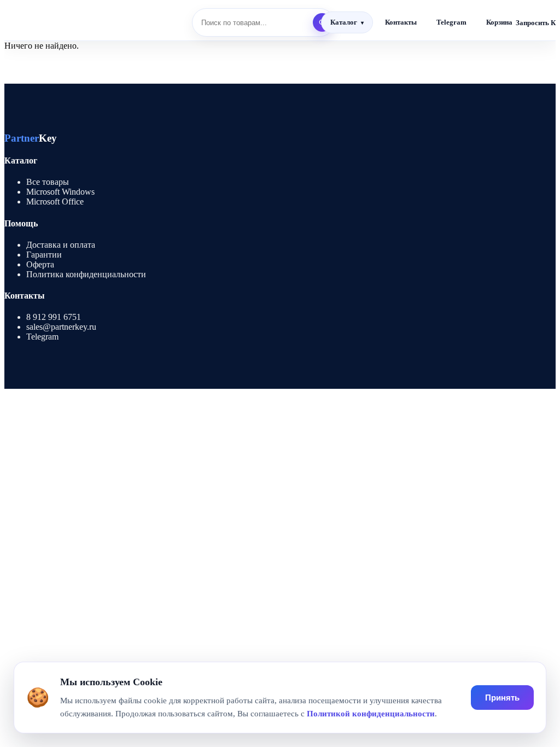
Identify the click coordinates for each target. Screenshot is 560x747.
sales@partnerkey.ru (61, 326)
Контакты (401, 22)
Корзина (499, 22)
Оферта (40, 264)
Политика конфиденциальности (86, 274)
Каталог (343, 22)
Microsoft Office (55, 201)
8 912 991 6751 (53, 317)
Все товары (47, 181)
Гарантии (44, 254)
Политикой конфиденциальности (371, 713)
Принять (502, 697)
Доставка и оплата (60, 244)
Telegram (451, 22)
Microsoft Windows (60, 191)
